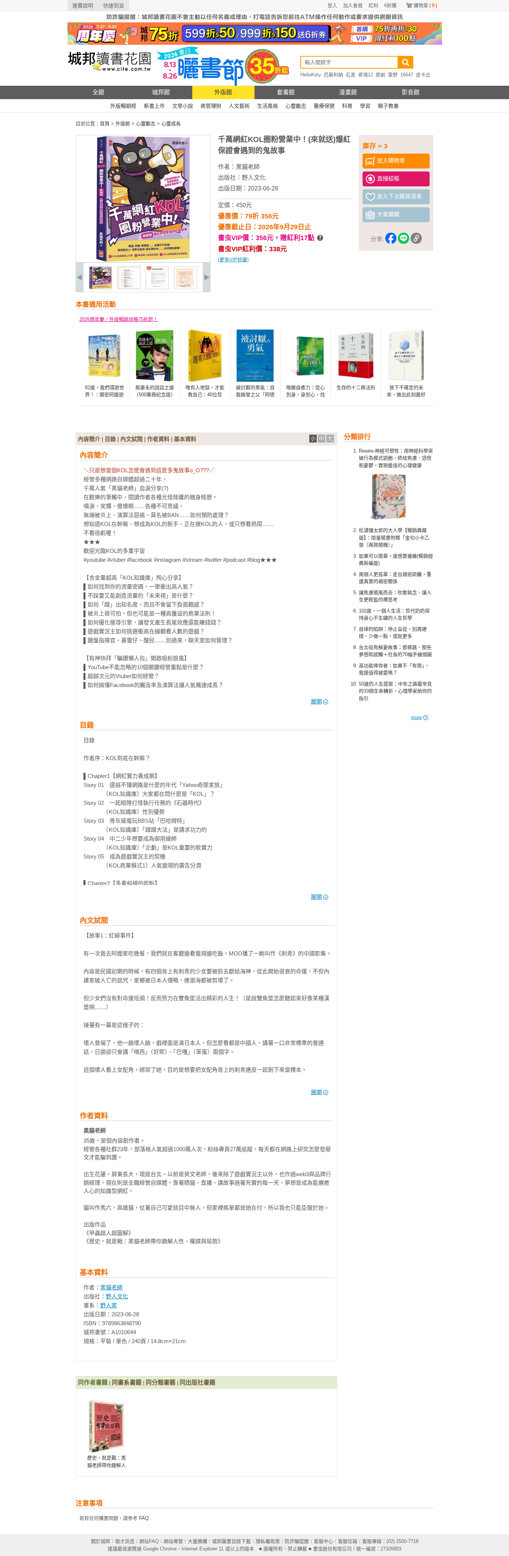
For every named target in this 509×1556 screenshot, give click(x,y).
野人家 (108, 1305)
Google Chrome (160, 1549)
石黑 (350, 74)
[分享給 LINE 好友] (403, 239)
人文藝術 (239, 106)
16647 (406, 74)
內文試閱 (131, 439)
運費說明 (82, 6)
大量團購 (197, 1541)
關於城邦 (100, 1541)
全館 (98, 92)
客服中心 (323, 1541)
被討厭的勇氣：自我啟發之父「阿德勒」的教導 (255, 395)
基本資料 (185, 439)
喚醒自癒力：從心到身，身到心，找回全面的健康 (305, 395)
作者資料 (158, 439)
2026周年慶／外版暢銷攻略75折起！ (118, 319)
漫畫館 (348, 92)
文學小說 (182, 106)
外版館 (223, 92)
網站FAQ (149, 1541)
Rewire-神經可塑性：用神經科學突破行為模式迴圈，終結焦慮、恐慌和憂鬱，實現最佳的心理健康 (396, 458)
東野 (393, 74)
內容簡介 (89, 439)
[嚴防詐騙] (254, 20)
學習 (365, 106)
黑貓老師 (248, 167)
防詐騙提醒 (297, 1541)
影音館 (411, 92)
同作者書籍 (93, 1382)
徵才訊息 (125, 1541)
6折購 (390, 5)
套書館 (286, 92)
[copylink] (416, 239)
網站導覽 (173, 1541)
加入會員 (353, 5)
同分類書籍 (161, 1382)
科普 (347, 106)
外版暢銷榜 (123, 106)
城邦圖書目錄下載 (231, 1541)
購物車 (425, 5)
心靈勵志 (295, 106)
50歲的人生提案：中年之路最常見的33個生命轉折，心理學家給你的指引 (395, 691)
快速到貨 (113, 6)
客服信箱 (347, 1541)
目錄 (110, 439)
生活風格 (267, 106)
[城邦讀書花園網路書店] (109, 84)
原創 (380, 74)
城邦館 (161, 92)
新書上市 (154, 106)
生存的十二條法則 (355, 387)
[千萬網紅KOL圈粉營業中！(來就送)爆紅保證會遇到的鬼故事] (100, 287)
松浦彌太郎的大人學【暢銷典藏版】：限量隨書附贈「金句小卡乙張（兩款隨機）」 (394, 537)
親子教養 (388, 106)
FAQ (144, 1518)
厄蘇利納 (333, 74)
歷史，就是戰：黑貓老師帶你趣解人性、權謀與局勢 (106, 1465)
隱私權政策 (268, 1541)
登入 (332, 5)
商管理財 (210, 106)
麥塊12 (365, 74)
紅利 (373, 5)
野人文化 (254, 177)
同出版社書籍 (197, 1382)
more (416, 717)
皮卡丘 (423, 74)
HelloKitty (310, 74)
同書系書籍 (127, 1382)
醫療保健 (324, 106)
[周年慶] (254, 43)
